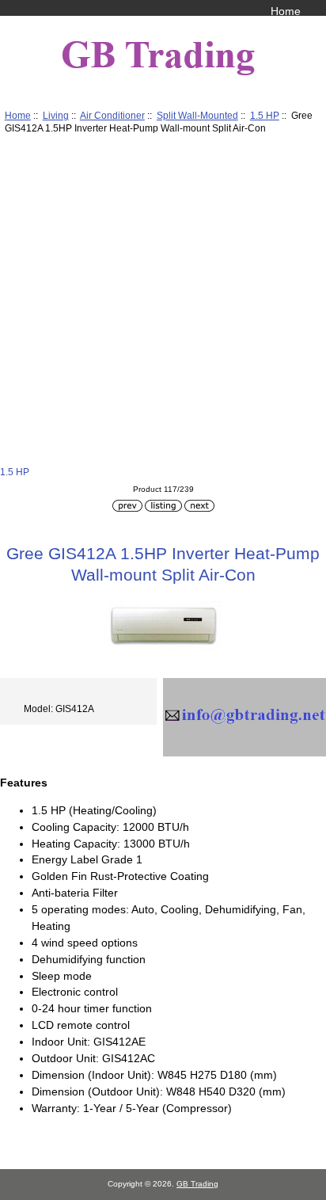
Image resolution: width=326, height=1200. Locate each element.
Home (286, 11)
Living (56, 115)
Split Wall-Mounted (197, 115)
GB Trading (197, 1183)
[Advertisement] (163, 302)
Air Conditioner (112, 115)
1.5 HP (264, 115)
